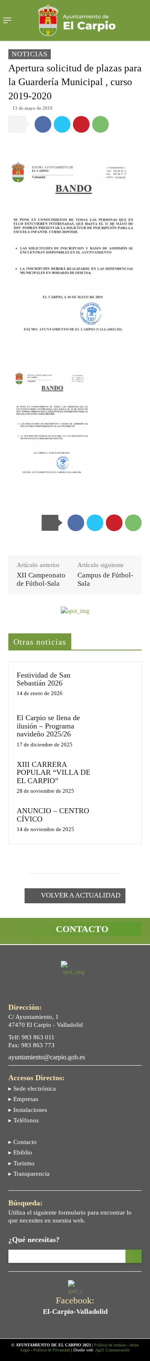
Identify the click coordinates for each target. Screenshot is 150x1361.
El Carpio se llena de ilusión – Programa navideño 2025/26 (48, 725)
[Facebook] (43, 124)
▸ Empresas (23, 1099)
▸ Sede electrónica (32, 1088)
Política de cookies (110, 1345)
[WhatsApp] (100, 124)
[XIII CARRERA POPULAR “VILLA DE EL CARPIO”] (118, 774)
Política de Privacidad (51, 1350)
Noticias (30, 54)
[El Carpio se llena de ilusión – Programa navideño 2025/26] (118, 727)
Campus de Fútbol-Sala (105, 579)
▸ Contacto (22, 1142)
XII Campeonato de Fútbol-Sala (41, 579)
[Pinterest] (81, 124)
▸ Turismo (21, 1163)
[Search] (133, 1256)
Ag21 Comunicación (112, 1350)
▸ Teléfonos (23, 1120)
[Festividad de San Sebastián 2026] (118, 685)
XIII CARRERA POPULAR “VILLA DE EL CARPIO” (53, 772)
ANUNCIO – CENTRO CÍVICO (53, 815)
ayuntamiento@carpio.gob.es (46, 1057)
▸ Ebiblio (20, 1152)
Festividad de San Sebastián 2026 (43, 679)
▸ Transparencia (29, 1173)
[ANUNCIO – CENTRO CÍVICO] (118, 820)
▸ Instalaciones (27, 1109)
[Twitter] (62, 124)
